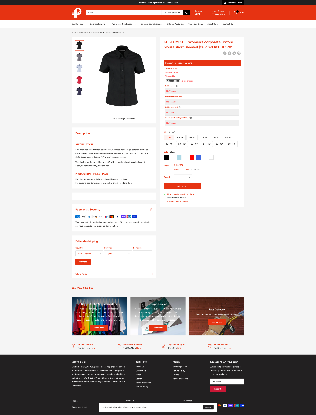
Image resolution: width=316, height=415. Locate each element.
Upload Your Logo (171, 69)
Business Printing (97, 24)
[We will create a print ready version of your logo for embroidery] (177, 86)
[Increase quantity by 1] (189, 177)
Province (108, 248)
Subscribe (218, 389)
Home (74, 32)
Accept (208, 407)
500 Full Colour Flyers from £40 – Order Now (158, 2)
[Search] (186, 12)
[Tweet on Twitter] (234, 53)
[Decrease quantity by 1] (176, 177)
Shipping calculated (182, 169)
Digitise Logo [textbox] (192, 85)
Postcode (137, 248)
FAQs (138, 375)
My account (217, 14)
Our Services (77, 24)
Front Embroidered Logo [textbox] (174, 96)
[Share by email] (239, 53)
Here (93, 348)
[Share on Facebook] (225, 53)
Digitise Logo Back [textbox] (194, 107)
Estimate (83, 262)
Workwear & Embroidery (123, 24)
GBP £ (75, 401)
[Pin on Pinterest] (229, 53)
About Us (211, 24)
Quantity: (168, 177)
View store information (177, 201)
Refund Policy (81, 274)
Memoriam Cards (195, 24)
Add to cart (182, 186)
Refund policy (142, 386)
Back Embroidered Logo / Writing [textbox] (199, 117)
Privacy (176, 375)
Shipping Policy (180, 366)
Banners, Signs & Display (152, 24)
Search (139, 379)
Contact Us (228, 24)
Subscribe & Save (235, 2)
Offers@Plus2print (175, 24)
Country (79, 248)
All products (83, 32)
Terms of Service (143, 383)
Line (179, 348)
